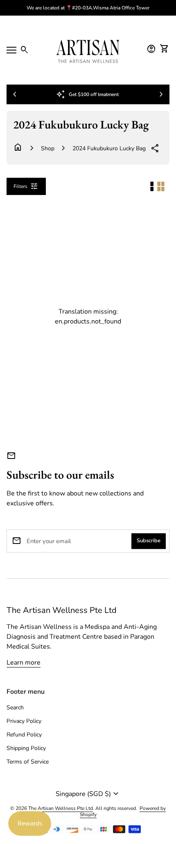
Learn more (24, 662)
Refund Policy (24, 734)
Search (15, 707)
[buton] (88, 794)
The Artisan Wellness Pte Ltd (62, 610)
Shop (47, 148)
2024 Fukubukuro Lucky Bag (109, 148)
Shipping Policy (26, 748)
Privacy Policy (24, 721)
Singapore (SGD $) (88, 794)
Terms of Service (28, 762)
